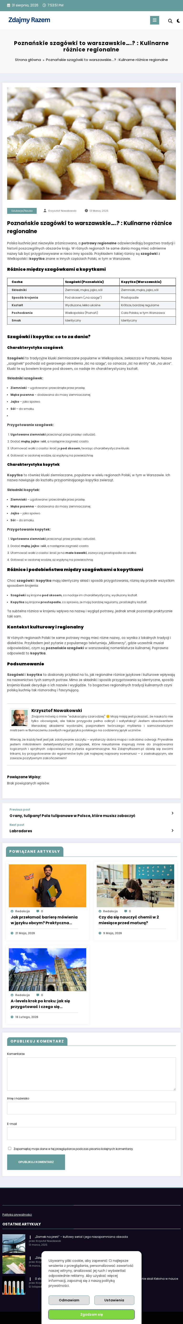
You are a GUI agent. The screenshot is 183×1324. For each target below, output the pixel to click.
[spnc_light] (178, 21)
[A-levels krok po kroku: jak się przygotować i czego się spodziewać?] (47, 969)
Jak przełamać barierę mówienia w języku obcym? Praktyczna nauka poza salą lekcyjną (44, 920)
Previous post (20, 809)
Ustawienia (114, 1300)
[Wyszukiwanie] (170, 21)
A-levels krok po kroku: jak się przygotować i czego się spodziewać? (40, 1004)
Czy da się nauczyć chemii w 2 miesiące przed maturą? (129, 920)
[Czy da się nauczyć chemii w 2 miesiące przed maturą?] (135, 886)
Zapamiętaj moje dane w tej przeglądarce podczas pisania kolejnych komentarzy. (74, 1149)
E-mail (12, 1124)
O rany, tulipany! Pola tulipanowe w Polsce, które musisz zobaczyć (72, 815)
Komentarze (16, 1054)
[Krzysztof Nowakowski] (19, 718)
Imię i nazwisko (18, 1098)
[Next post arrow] (172, 830)
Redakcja (22, 911)
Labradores (21, 830)
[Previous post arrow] (172, 813)
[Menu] (154, 20)
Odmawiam (69, 1300)
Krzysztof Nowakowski (62, 211)
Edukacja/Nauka (22, 211)
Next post (17, 825)
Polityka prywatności (17, 1215)
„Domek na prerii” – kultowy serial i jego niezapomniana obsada (81, 1237)
